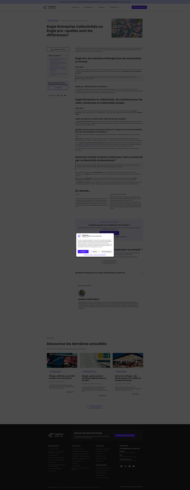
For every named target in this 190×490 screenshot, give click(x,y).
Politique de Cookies (88, 254)
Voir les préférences (106, 251)
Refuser (95, 251)
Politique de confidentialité (100, 254)
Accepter (83, 251)
